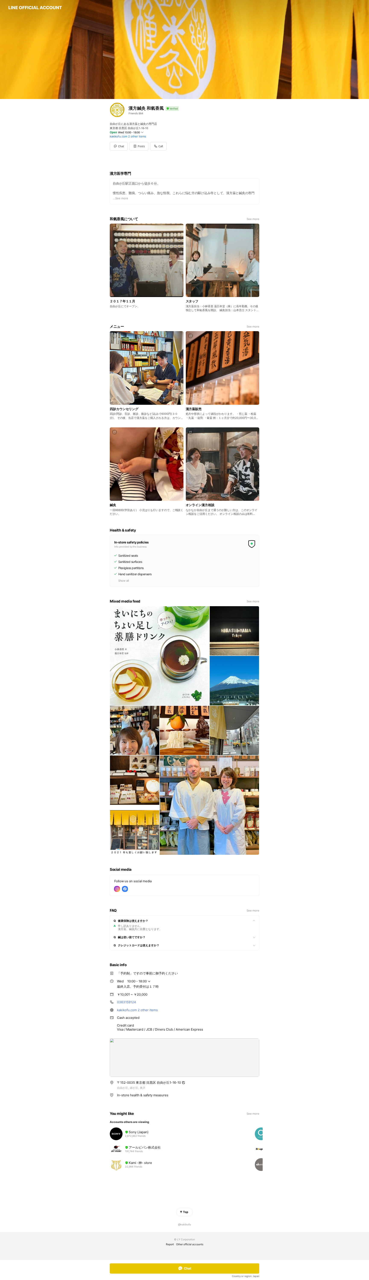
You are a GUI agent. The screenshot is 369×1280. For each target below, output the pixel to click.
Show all (123, 580)
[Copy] (183, 1083)
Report (170, 1244)
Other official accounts (189, 1244)
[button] (138, 146)
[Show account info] (172, 108)
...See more (120, 198)
